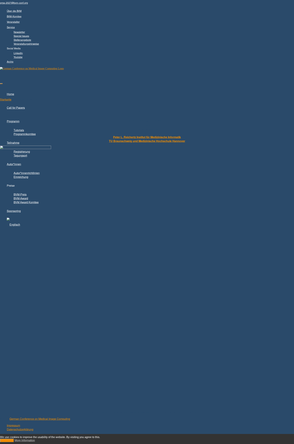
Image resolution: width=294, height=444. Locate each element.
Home (10, 94)
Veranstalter (13, 21)
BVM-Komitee (14, 16)
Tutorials (19, 130)
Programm (13, 121)
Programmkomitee (25, 134)
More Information (25, 440)
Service (11, 27)
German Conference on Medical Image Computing (40, 419)
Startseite (5, 99)
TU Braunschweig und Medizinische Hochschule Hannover (147, 141)
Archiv (10, 61)
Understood (7, 440)
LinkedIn (18, 53)
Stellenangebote (22, 40)
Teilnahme (13, 143)
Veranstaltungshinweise (26, 43)
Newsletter (19, 32)
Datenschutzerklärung (20, 429)
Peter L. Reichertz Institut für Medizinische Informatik (147, 137)
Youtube (18, 57)
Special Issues (21, 36)
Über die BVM (14, 11)
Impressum (13, 425)
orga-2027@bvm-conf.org (14, 2)
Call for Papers (16, 108)
